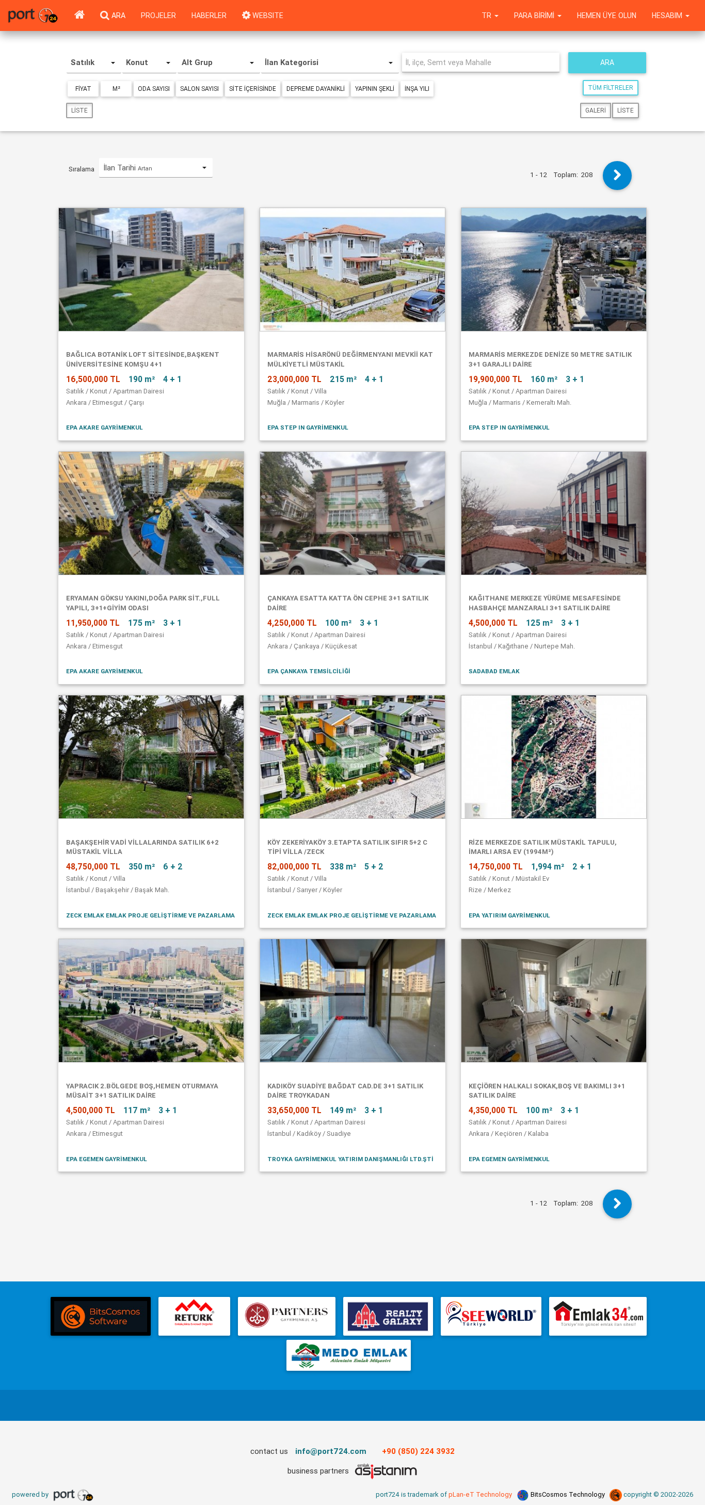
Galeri (595, 110)
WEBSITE (266, 15)
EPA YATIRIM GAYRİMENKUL (509, 915)
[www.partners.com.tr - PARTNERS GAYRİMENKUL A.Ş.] (286, 1316)
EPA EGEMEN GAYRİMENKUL (106, 1159)
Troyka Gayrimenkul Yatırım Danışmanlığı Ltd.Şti (350, 1159)
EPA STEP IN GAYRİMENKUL (307, 427)
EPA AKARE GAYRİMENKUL (104, 427)
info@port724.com (330, 1451)
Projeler (158, 15)
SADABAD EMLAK (494, 671)
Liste (79, 110)
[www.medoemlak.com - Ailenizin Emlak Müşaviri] (348, 1355)
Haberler (209, 15)
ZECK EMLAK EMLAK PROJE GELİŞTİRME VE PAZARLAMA (150, 915)
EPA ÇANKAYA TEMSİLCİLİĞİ (308, 671)
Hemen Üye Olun (606, 15)
